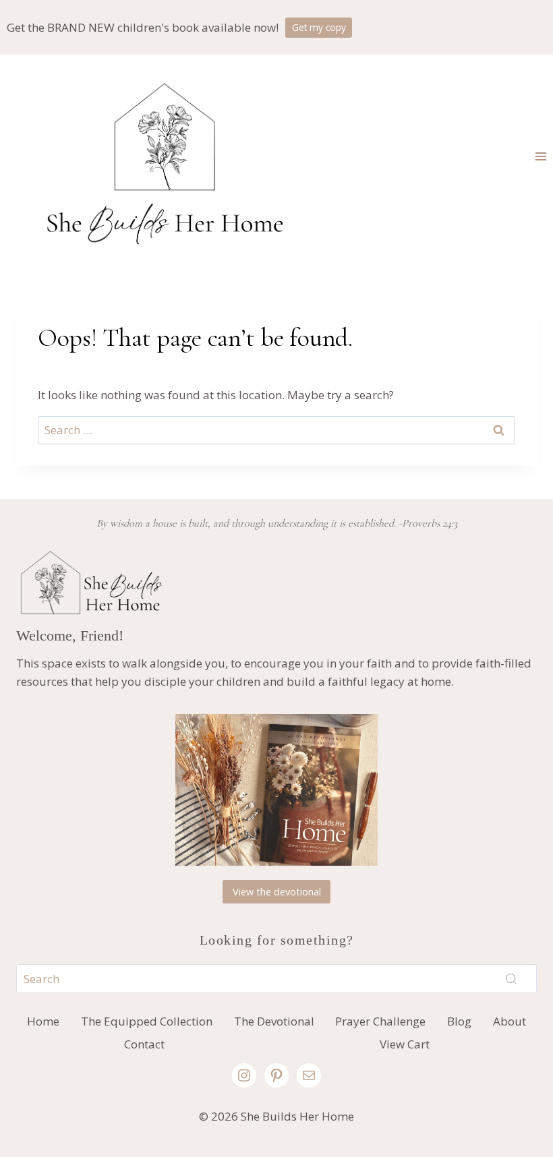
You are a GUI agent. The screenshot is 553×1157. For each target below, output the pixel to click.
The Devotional (274, 1021)
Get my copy (319, 27)
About (509, 1021)
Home (43, 1021)
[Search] (511, 978)
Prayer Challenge (380, 1021)
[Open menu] (540, 156)
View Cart (405, 1044)
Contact (144, 1044)
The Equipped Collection (146, 1021)
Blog (459, 1021)
